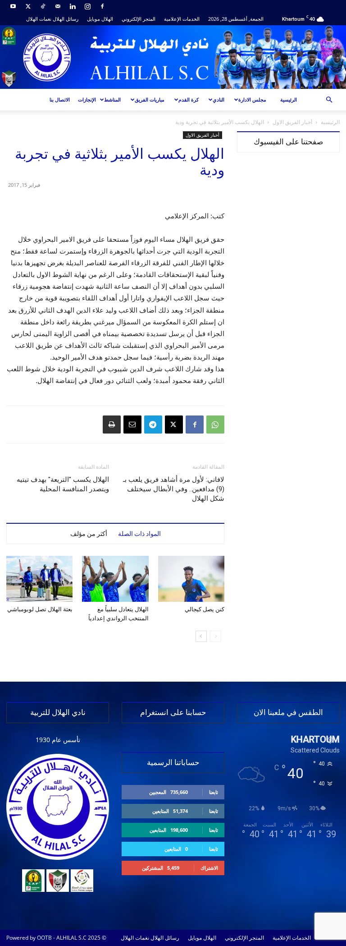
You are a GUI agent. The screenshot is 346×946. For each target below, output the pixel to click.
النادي (218, 99)
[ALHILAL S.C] (173, 57)
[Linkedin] (72, 6)
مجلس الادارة (252, 99)
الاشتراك (209, 867)
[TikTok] (43, 6)
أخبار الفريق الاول (292, 122)
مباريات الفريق (149, 99)
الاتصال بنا (60, 99)
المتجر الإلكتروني (138, 18)
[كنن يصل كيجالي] (191, 578)
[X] (28, 6)
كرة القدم (188, 99)
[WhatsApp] (215, 424)
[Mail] (57, 6)
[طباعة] (112, 424)
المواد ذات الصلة (139, 534)
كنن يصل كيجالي (204, 609)
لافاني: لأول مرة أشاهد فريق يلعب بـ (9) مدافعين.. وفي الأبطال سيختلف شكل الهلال (173, 489)
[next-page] (201, 636)
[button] (329, 100)
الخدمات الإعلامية (182, 18)
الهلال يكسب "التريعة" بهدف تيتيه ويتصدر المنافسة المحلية (63, 484)
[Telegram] (153, 424)
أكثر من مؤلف (88, 534)
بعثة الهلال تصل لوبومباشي (40, 609)
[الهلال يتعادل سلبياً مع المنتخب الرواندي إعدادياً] (115, 578)
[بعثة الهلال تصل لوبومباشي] (39, 578)
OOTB (44, 937)
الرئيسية (288, 99)
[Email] (132, 424)
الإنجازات (87, 99)
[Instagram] (87, 6)
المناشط (112, 99)
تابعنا (213, 792)
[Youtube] (13, 6)
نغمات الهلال (38, 18)
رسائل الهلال (65, 18)
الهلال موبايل (100, 18)
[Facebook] (102, 6)
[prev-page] (215, 636)
